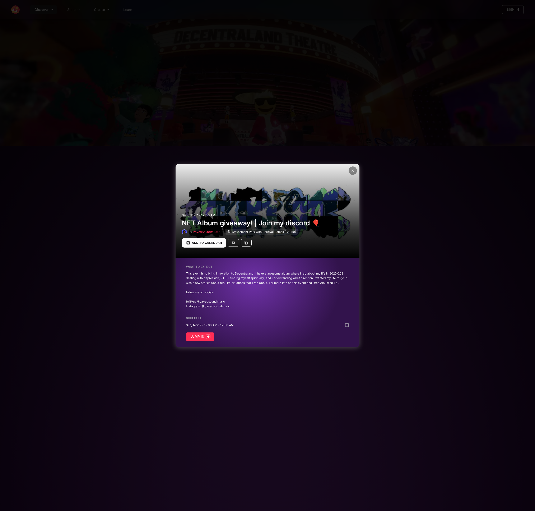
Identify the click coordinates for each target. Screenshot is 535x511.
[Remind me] (233, 243)
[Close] (353, 170)
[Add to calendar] (347, 325)
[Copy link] (246, 243)
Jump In (197, 337)
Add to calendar (207, 242)
